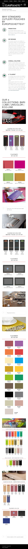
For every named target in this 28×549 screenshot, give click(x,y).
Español (23, 1)
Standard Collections (7, 9)
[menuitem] (21, 4)
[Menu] (24, 4)
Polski (19, 1)
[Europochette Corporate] (11, 4)
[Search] (21, 4)
